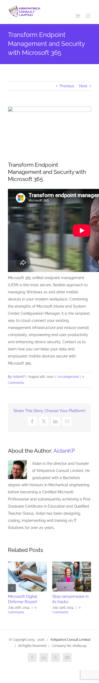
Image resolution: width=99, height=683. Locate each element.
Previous (67, 86)
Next (83, 86)
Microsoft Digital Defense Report (22, 599)
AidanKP (19, 377)
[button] (12, 588)
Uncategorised (68, 377)
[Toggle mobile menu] (88, 16)
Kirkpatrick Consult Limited (70, 640)
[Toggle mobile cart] (77, 16)
